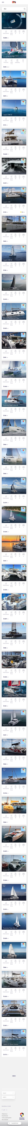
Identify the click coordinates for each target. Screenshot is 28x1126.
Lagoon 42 (6, 579)
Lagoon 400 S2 (7, 86)
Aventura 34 (6, 725)
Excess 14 (6, 841)
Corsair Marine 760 (8, 56)
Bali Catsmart (7, 957)
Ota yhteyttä (5, 1119)
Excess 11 (5, 376)
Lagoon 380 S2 (7, 115)
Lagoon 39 (6, 231)
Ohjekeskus (4, 1114)
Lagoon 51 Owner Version (10, 1044)
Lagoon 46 (6, 550)
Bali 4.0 (5, 754)
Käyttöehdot (5, 1115)
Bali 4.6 (5, 173)
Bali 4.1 (5, 608)
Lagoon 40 (6, 986)
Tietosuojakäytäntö (6, 1117)
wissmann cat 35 (8, 637)
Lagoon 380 (6, 202)
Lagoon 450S (7, 666)
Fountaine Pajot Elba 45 (10, 928)
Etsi (5, 9)
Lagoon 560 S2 (7, 27)
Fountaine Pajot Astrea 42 (11, 696)
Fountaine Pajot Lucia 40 (10, 405)
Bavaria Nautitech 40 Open (11, 289)
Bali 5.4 (5, 144)
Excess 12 (6, 870)
